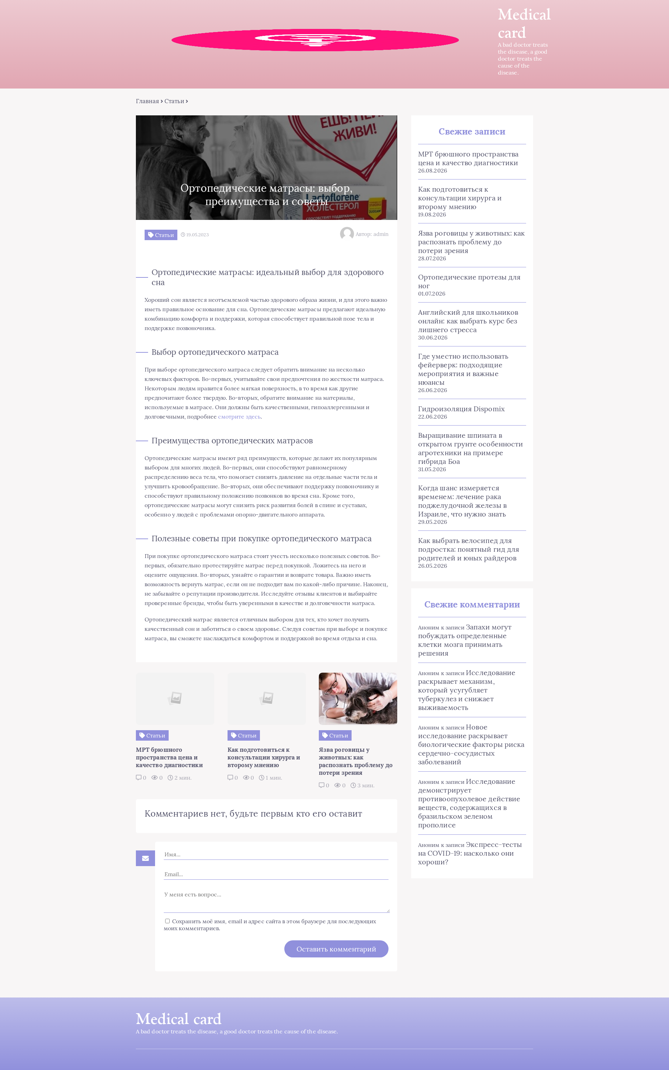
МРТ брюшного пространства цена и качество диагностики (468, 158)
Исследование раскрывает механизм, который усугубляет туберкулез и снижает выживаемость (466, 690)
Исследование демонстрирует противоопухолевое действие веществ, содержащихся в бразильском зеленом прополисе (469, 803)
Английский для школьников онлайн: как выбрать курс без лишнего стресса (468, 321)
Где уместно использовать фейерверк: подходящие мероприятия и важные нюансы (463, 369)
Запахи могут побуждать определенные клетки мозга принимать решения (465, 639)
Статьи (174, 101)
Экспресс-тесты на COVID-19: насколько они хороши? (470, 853)
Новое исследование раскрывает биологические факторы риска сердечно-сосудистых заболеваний (471, 744)
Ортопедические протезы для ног (469, 281)
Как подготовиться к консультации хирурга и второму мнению (460, 198)
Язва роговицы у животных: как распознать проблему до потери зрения (471, 242)
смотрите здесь (239, 416)
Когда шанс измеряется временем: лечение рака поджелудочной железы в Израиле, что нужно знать (462, 500)
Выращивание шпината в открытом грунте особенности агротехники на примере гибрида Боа (470, 448)
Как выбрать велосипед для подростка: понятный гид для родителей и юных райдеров (468, 549)
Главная (147, 101)
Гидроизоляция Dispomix (461, 408)
